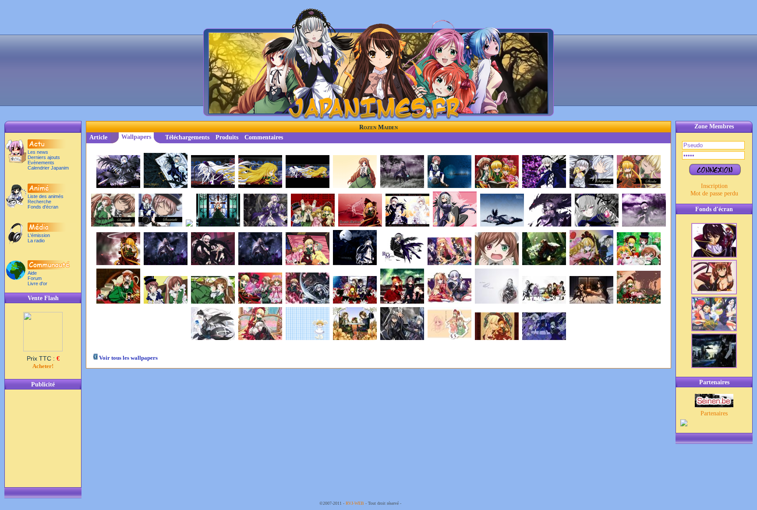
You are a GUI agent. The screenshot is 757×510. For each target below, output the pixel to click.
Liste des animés (46, 196)
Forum (35, 278)
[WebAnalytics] (420, 503)
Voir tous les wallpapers (128, 357)
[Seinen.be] (714, 405)
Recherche (39, 201)
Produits (227, 137)
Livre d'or (37, 283)
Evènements (41, 162)
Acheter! (42, 366)
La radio (36, 240)
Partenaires (714, 413)
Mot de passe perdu (714, 193)
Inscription (714, 185)
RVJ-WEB (355, 503)
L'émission (39, 235)
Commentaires (263, 137)
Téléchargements (187, 137)
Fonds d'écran (43, 206)
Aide (32, 273)
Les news (38, 152)
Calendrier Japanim (48, 167)
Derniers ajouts (44, 157)
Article (98, 137)
